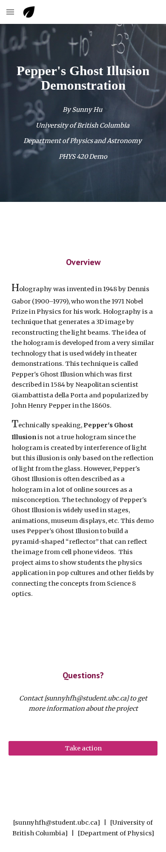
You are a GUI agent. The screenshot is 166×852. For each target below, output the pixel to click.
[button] (10, 11)
